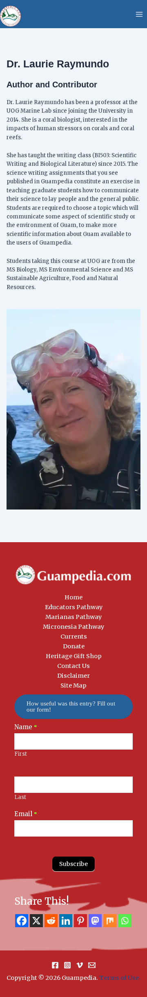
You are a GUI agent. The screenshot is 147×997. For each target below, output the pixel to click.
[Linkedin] (65, 920)
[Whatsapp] (124, 920)
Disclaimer (73, 675)
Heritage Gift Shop (74, 656)
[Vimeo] (79, 965)
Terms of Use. (119, 977)
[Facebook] (21, 920)
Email (25, 814)
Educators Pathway (73, 607)
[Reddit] (51, 920)
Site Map (73, 685)
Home (73, 597)
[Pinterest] (80, 920)
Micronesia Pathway (73, 626)
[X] (36, 920)
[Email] (92, 965)
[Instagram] (67, 965)
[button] (73, 706)
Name (25, 727)
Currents (73, 636)
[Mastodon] (95, 920)
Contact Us (73, 666)
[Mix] (109, 920)
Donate (74, 646)
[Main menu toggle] (139, 14)
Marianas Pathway (73, 617)
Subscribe (73, 864)
